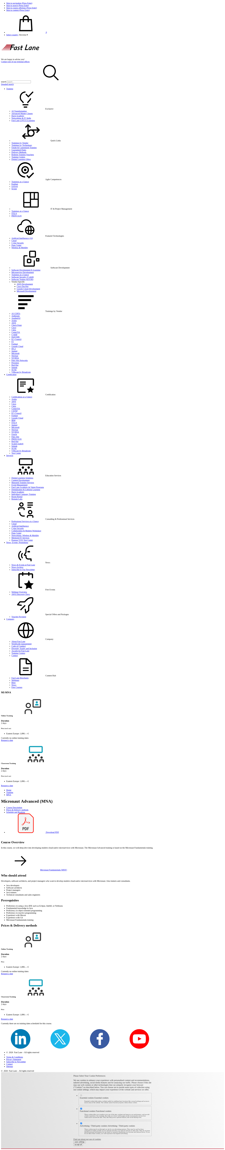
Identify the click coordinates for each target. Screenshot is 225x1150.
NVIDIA (15, 358)
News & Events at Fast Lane (23, 565)
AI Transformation (19, 111)
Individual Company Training (23, 494)
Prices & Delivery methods (17, 810)
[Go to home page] (20, 57)
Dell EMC (15, 337)
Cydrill (14, 335)
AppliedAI (15, 318)
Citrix (13, 330)
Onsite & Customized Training (24, 148)
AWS (13, 323)
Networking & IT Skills (21, 118)
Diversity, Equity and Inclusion (24, 648)
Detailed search (7, 84)
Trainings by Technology (21, 145)
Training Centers (18, 157)
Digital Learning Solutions (22, 478)
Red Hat (14, 365)
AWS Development (25, 284)
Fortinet (14, 344)
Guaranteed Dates (18, 150)
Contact (14, 655)
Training (9, 89)
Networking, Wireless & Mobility (25, 535)
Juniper (14, 351)
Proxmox (15, 363)
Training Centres (18, 653)
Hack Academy (17, 116)
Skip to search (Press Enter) (17, 5)
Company (10, 619)
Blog (13, 683)
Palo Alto (15, 437)
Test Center (16, 453)
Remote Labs (16, 499)
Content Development (20, 480)
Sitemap (9, 1066)
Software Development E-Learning (25, 270)
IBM (13, 420)
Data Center (16, 245)
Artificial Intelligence (20, 526)
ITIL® (14, 213)
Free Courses (16, 687)
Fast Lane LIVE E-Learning (23, 120)
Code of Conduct (18, 646)
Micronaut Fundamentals (53, 870)
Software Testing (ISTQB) (22, 279)
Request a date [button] (7, 740)
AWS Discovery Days (20, 594)
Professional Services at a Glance (25, 521)
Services (9, 455)
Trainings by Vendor (19, 143)
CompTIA (15, 332)
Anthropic (15, 316)
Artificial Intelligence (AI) (22, 238)
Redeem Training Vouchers (22, 155)
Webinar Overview (19, 592)
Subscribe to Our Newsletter (23, 569)
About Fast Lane (18, 641)
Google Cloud (17, 346)
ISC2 (13, 349)
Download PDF (52, 832)
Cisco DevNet (22, 286)
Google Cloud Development (28, 289)
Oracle (14, 434)
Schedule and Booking (15, 812)
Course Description (14, 807)
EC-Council (16, 339)
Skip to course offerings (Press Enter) (21, 8)
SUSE (14, 370)
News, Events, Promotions (17, 542)
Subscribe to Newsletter (16, 1062)
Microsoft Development (26, 291)
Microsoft (15, 353)
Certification (11, 374)
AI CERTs (15, 313)
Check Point (16, 325)
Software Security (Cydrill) (22, 277)
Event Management (19, 485)
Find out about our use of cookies (87, 1139)
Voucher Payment (18, 617)
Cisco (13, 328)
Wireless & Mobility (19, 248)
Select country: (12, 35)
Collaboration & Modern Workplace (26, 531)
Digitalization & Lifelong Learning (25, 490)
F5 (12, 342)
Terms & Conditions (14, 1057)
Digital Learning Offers (21, 159)
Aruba (14, 320)
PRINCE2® (16, 216)
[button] (23, 35)
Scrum (14, 189)
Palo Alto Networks (19, 360)
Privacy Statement (13, 1059)
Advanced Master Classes (22, 113)
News (13, 685)
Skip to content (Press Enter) (18, 10)
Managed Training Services (22, 482)
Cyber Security (17, 243)
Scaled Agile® (17, 444)
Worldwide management (21, 644)
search (3, 82)
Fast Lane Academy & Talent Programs (27, 487)
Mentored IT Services (20, 538)
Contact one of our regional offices (15, 62)
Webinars (15, 680)
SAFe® (14, 186)
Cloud (14, 241)
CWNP (14, 411)
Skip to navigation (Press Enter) (19, 3)
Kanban (14, 184)
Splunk (14, 367)
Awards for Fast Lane (20, 651)
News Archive (17, 567)
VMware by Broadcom (21, 372)
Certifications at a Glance (21, 397)
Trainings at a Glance (20, 182)
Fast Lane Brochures (20, 678)
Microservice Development (22, 272)
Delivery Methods (18, 152)
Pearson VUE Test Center (22, 540)
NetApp (14, 356)
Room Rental (16, 497)
